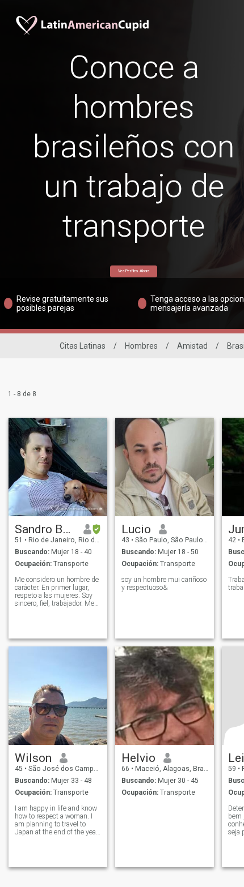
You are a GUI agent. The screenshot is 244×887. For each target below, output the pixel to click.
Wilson (33, 758)
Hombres (141, 345)
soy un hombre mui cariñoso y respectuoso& (164, 584)
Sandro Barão (45, 529)
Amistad (192, 345)
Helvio (138, 758)
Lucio (136, 529)
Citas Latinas (83, 345)
